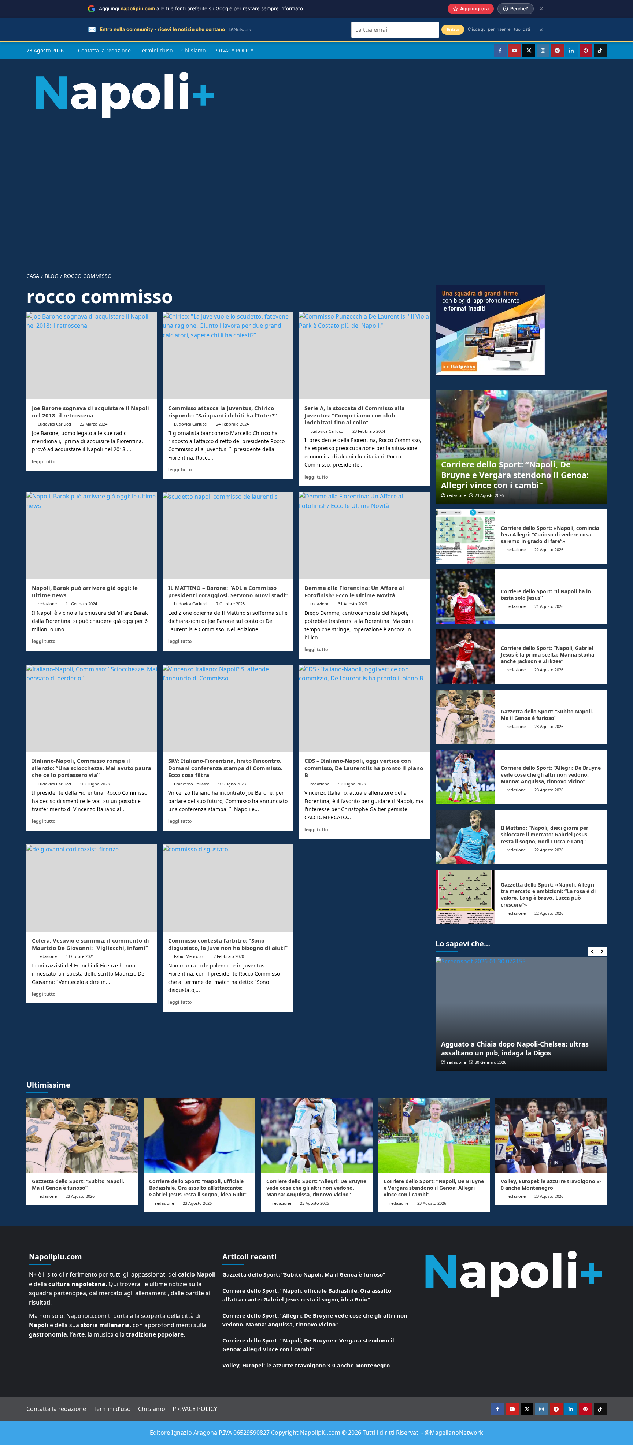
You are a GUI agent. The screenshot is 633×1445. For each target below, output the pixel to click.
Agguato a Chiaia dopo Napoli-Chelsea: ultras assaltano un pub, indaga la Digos (515, 1048)
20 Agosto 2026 (548, 669)
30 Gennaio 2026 (490, 1062)
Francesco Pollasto (192, 784)
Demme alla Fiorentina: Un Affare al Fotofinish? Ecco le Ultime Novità (354, 591)
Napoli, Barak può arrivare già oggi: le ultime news (85, 591)
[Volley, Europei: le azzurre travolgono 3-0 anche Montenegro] (551, 1135)
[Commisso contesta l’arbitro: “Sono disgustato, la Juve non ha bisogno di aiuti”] (228, 888)
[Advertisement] (316, 189)
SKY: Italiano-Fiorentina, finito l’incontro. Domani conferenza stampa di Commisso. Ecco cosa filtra (225, 768)
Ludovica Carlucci (54, 424)
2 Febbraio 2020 (229, 956)
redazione (47, 603)
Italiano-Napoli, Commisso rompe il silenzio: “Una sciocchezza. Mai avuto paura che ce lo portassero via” (91, 768)
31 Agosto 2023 (352, 603)
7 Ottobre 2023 (230, 603)
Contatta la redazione (104, 50)
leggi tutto (43, 461)
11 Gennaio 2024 (81, 603)
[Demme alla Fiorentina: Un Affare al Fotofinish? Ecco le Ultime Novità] (364, 535)
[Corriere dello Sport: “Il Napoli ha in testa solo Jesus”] (466, 596)
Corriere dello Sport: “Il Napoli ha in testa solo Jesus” (546, 594)
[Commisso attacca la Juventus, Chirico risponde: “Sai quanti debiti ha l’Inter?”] (228, 355)
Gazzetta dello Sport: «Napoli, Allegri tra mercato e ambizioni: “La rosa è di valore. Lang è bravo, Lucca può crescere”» (548, 894)
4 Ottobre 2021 (80, 956)
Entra (453, 29)
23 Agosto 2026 (489, 495)
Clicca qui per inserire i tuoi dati (499, 29)
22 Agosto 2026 (548, 549)
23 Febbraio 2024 (368, 431)
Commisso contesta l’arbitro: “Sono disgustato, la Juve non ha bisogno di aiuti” (228, 944)
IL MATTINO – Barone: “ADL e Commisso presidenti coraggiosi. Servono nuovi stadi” (228, 591)
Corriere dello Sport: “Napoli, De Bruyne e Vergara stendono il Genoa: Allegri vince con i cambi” (515, 474)
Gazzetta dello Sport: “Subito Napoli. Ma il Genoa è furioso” (547, 714)
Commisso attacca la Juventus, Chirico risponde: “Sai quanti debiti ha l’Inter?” (222, 411)
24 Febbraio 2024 (232, 424)
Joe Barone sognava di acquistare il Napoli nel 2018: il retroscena (90, 411)
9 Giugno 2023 (232, 784)
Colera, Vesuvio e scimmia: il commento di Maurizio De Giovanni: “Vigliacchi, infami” (90, 944)
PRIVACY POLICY (233, 50)
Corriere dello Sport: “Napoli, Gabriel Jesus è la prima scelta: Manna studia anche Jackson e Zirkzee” (547, 655)
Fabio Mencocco (189, 956)
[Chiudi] (541, 8)
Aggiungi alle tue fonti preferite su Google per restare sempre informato (201, 8)
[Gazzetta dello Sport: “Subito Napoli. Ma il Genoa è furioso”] (466, 717)
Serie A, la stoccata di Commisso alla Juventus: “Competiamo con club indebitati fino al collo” (354, 415)
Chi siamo (193, 50)
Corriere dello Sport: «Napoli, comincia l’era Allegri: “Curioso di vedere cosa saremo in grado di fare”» (550, 534)
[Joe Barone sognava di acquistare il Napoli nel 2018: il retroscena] (91, 355)
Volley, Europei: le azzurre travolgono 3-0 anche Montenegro (551, 1184)
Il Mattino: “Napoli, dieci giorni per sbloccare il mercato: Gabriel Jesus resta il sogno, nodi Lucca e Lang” (544, 834)
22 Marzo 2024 (93, 424)
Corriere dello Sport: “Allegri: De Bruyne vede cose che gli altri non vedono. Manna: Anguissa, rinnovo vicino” (551, 774)
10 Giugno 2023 (95, 784)
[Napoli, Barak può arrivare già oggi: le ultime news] (91, 535)
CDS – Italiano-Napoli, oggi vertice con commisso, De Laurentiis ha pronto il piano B (363, 768)
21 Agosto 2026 (548, 606)
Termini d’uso (156, 50)
